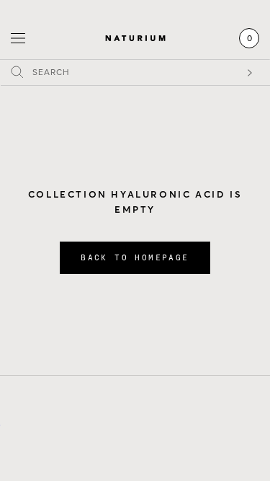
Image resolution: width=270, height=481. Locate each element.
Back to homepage (135, 257)
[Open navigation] (18, 38)
